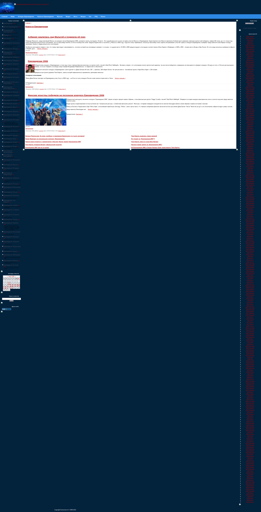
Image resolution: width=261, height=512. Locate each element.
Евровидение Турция (10, 219)
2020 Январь (250, 366)
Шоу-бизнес (7, 38)
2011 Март (250, 187)
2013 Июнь (250, 236)
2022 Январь (250, 408)
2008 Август (250, 130)
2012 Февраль (250, 207)
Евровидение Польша (10, 184)
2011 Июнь (250, 192)
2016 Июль (250, 304)
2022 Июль (250, 419)
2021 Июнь (250, 397)
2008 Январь (250, 117)
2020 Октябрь (250, 383)
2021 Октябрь (250, 403)
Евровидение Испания (11, 126)
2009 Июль (250, 150)
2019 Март (250, 357)
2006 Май (250, 84)
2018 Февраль (250, 337)
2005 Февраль (250, 66)
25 (11, 287)
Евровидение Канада (10, 135)
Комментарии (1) (62, 89)
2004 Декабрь (250, 62)
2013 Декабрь (250, 247)
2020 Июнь (250, 375)
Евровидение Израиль (10, 111)
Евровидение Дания (10, 107)
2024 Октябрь (250, 462)
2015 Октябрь (250, 287)
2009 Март (250, 143)
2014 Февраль (250, 251)
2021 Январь (250, 388)
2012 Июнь (250, 214)
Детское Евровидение (10, 27)
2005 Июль (250, 73)
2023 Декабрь (250, 449)
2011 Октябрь (250, 199)
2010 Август (250, 174)
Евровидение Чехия (10, 251)
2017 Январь (250, 313)
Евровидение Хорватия (11, 241)
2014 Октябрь (250, 265)
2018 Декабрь (250, 352)
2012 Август (250, 218)
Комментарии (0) (61, 54)
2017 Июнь (250, 322)
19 (14, 285)
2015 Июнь (250, 280)
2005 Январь (250, 64)
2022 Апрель (250, 414)
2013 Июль (250, 238)
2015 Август (250, 284)
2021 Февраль (250, 390)
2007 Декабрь (250, 115)
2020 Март (250, 370)
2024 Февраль (250, 452)
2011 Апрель (250, 188)
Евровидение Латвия (10, 142)
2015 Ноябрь (250, 289)
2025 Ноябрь (250, 485)
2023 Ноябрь (250, 447)
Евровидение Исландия (11, 119)
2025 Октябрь (250, 484)
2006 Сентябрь (250, 88)
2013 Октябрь (250, 243)
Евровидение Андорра (11, 60)
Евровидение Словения (11, 214)
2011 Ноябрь (250, 201)
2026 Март (250, 493)
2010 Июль (250, 172)
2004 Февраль (250, 51)
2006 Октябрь (250, 89)
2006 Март (250, 80)
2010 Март (250, 165)
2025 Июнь (250, 476)
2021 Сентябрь (250, 401)
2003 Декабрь (250, 47)
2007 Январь (250, 95)
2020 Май (250, 374)
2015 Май (250, 278)
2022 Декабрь (250, 427)
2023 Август (250, 441)
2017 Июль (250, 324)
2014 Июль (250, 260)
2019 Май (250, 359)
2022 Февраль (250, 410)
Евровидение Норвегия (11, 178)
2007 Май (250, 102)
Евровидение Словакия (11, 210)
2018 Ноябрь (250, 350)
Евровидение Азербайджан (7, 53)
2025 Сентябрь (250, 482)
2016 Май (250, 300)
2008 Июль (250, 128)
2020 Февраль (250, 368)
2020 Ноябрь (250, 385)
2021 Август (250, 399)
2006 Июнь (250, 86)
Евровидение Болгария (11, 77)
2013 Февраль (250, 229)
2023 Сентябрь (250, 443)
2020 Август (250, 379)
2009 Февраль (250, 141)
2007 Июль (250, 106)
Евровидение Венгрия (10, 92)
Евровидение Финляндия (11, 232)
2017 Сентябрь (250, 328)
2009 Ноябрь (250, 157)
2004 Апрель (250, 55)
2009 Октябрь (250, 155)
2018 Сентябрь (250, 346)
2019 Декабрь (250, 364)
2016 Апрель (250, 298)
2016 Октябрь (250, 309)
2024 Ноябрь (250, 463)
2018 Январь (250, 335)
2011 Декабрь (250, 203)
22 (4, 287)
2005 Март (250, 67)
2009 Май (250, 146)
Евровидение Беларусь (11, 69)
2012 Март (250, 209)
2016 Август (250, 306)
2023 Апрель (250, 434)
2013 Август (250, 240)
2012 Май (250, 212)
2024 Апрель (250, 456)
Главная (27, 23)
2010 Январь (250, 161)
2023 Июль (250, 440)
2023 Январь (250, 429)
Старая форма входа (249, 28)
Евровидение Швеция (10, 260)
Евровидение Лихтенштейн (7, 151)
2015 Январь (250, 271)
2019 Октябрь (250, 361)
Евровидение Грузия (10, 103)
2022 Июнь (250, 418)
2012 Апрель (250, 210)
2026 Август (250, 502)
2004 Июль (250, 58)
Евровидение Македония (11, 160)
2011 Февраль (250, 185)
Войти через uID (249, 23)
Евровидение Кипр (9, 139)
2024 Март (250, 454)
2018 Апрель (250, 341)
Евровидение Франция (11, 237)
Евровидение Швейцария (11, 255)
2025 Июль (250, 478)
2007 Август (250, 108)
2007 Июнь (250, 104)
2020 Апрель (250, 372)
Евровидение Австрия (10, 49)
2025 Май (250, 474)
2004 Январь (250, 49)
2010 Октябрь (250, 177)
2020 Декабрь (250, 386)
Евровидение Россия (10, 192)
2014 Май (250, 256)
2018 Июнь (250, 344)
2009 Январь (250, 139)
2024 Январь (250, 451)
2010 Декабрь (250, 181)
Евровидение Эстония (10, 265)
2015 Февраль (250, 273)
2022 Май (250, 416)
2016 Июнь (250, 302)
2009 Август (250, 152)
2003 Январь (250, 36)
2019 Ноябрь (250, 363)
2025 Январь (250, 467)
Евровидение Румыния (11, 195)
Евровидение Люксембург (7, 155)
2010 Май (250, 168)
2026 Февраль (250, 491)
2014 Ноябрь (250, 267)
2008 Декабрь (250, 137)
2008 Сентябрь (250, 132)
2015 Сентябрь (250, 286)
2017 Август (250, 326)
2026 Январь (250, 489)
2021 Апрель (250, 394)
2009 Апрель (250, 144)
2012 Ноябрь (250, 223)
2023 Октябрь (250, 445)
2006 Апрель (250, 82)
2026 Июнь (250, 498)
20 (16, 285)
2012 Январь (250, 205)
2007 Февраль (250, 97)
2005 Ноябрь (250, 77)
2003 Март (250, 40)
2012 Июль (250, 216)
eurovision (41, 54)
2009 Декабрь (250, 159)
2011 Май (250, 190)
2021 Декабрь (250, 407)
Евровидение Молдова (11, 168)
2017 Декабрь (250, 333)
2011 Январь (250, 183)
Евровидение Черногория (12, 246)
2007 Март (250, 99)
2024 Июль (250, 460)
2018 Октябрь (250, 348)
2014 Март (250, 253)
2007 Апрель (250, 100)
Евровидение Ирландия (11, 115)
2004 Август (250, 60)
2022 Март (250, 412)
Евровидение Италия (10, 131)
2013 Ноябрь (250, 245)
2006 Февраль (250, 78)
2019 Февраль (250, 355)
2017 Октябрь (250, 330)
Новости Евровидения (36, 26)
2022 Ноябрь (250, 425)
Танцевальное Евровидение (8, 31)
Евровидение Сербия (10, 205)
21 (18, 285)
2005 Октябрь (250, 75)
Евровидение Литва (10, 146)
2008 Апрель (250, 122)
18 (11, 285)
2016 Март (250, 297)
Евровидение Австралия (11, 43)
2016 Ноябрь (250, 311)
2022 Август (250, 421)
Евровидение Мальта (10, 165)
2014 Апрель (250, 254)
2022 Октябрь (250, 423)
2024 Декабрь (250, 465)
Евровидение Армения (11, 64)
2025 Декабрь (250, 487)
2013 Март (250, 231)
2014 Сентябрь (250, 264)
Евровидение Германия (11, 95)
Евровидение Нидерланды (7, 173)
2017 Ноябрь (250, 331)
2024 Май (250, 458)
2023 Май (250, 436)
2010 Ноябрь (250, 179)
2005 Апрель (250, 69)
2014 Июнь (250, 258)
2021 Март (250, 392)
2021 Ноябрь (250, 405)
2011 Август (250, 196)
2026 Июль (250, 500)
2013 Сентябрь (250, 242)
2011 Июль (250, 194)
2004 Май (250, 56)
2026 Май (250, 496)
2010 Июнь (250, 170)
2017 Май (250, 320)
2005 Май (250, 71)
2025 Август (250, 480)
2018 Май (250, 342)
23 (6, 287)
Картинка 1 (40, 83)
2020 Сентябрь (250, 381)
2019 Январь (250, 353)
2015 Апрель (250, 276)
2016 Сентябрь (250, 308)
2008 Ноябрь (250, 135)
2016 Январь (250, 293)
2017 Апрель (250, 319)
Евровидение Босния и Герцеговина (11, 82)
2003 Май (250, 42)
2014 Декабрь (250, 269)
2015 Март (250, 275)
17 (9, 285)
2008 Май (250, 124)
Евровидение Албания (11, 57)
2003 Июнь (250, 44)
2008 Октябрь (250, 133)
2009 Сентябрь (250, 154)
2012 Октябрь (250, 221)
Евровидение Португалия (11, 187)
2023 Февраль (250, 430)
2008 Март (250, 121)
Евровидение (7, 23)
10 (9, 283)
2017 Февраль (250, 315)
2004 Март (250, 53)
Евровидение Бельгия (10, 74)
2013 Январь (250, 227)
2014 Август (250, 262)
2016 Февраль (250, 295)
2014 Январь (250, 249)
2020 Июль (250, 377)
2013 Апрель (250, 232)
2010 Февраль (250, 163)
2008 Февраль (250, 119)
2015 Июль (250, 282)
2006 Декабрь (250, 93)
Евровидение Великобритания (9, 87)
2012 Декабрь (250, 225)
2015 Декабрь (250, 291)
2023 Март (250, 432)
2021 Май (250, 396)
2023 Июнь (250, 438)
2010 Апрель (250, 166)
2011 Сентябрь (250, 198)
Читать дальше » (42, 48)
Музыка (5, 35)
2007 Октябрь (250, 111)
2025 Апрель (250, 473)
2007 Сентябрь (250, 110)
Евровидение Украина (10, 223)
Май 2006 (11, 276)
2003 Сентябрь (250, 45)
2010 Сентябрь (250, 176)
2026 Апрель (250, 495)
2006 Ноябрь (250, 91)
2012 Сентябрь (250, 220)
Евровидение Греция (10, 100)
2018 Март (250, 339)
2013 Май (250, 234)
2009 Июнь (250, 148)
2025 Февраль (250, 469)
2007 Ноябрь (250, 113)
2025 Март (250, 471)
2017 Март (250, 317)
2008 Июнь (250, 126)
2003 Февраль (250, 38)
